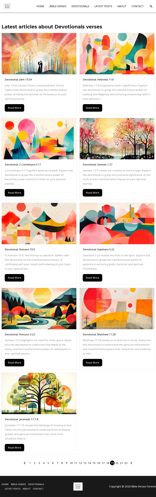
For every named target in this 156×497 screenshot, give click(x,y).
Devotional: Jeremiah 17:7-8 (21, 419)
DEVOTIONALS (80, 6)
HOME (40, 6)
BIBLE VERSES (58, 6)
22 (126, 463)
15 (94, 463)
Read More (14, 107)
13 (84, 463)
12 (80, 463)
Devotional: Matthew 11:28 (99, 334)
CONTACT (137, 6)
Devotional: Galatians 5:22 (98, 249)
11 (75, 463)
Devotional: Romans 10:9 (20, 249)
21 (121, 463)
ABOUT (121, 6)
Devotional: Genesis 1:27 (97, 164)
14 (89, 463)
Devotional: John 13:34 (18, 79)
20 (116, 463)
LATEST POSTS (103, 6)
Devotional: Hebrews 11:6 (98, 79)
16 (98, 463)
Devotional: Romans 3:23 (20, 334)
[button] (151, 6)
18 (107, 463)
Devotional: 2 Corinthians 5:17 (23, 164)
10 (71, 463)
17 (103, 463)
